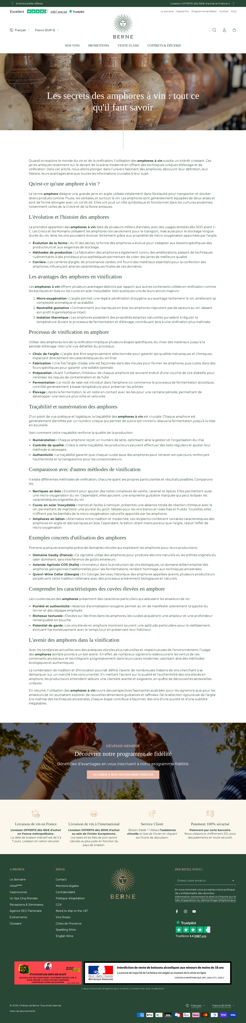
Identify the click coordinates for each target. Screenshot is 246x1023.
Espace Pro (182, 11)
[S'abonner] (234, 880)
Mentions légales (67, 886)
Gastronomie (18, 892)
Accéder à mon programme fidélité (123, 774)
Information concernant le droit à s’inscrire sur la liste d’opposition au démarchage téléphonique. (205, 898)
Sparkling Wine (66, 929)
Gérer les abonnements (22, 1011)
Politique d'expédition (70, 898)
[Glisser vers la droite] (233, 3)
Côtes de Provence (69, 923)
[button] (214, 30)
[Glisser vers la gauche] (13, 3)
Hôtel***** (16, 886)
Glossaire (16, 923)
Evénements (18, 917)
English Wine (64, 936)
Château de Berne (29, 1005)
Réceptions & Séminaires (26, 904)
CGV (59, 904)
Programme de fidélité (204, 11)
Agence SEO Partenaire (26, 911)
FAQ (233, 11)
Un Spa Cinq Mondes (24, 898)
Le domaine (167, 11)
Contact (223, 11)
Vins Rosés (63, 917)
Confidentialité (65, 892)
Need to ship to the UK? (72, 911)
